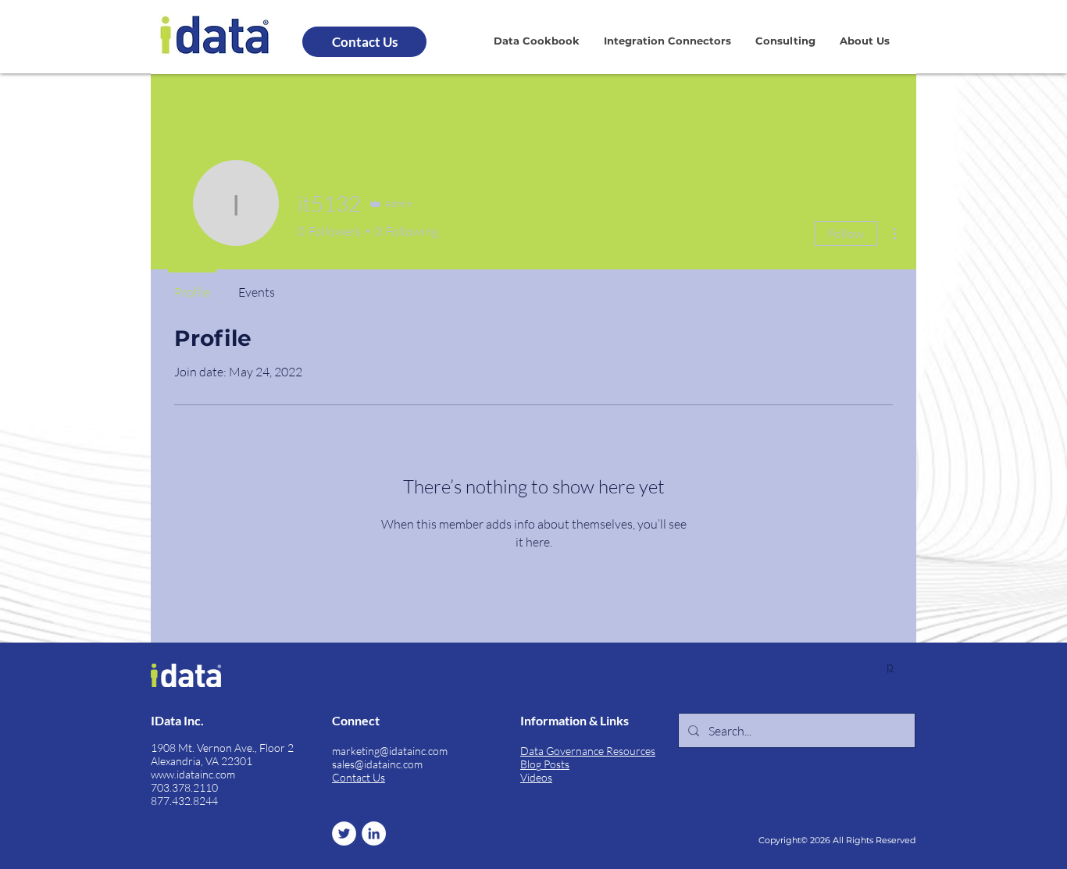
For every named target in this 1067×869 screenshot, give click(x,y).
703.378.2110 (184, 787)
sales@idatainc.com (377, 764)
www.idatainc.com (193, 774)
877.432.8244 (184, 800)
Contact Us (358, 777)
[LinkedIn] (374, 833)
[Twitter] (344, 833)
